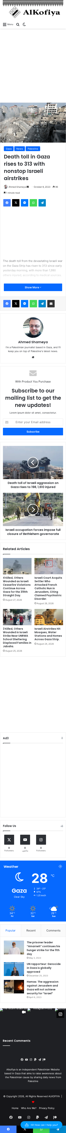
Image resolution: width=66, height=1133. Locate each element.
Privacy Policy (46, 1108)
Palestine (33, 148)
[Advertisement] (33, 65)
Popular (11, 930)
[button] (41, 1125)
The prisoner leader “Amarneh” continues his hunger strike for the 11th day (43, 948)
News (19, 148)
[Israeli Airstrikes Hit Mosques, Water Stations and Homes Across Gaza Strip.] (48, 617)
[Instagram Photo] (41, 1022)
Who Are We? (28, 1108)
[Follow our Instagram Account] (60, 1014)
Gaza (9, 148)
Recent (31, 930)
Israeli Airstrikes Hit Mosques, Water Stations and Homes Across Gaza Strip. (48, 634)
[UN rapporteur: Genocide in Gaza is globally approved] (14, 969)
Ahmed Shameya (33, 342)
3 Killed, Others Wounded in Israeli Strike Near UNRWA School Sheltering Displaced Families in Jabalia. (17, 637)
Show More (32, 287)
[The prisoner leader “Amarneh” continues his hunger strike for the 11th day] (14, 947)
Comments (53, 930)
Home (15, 1108)
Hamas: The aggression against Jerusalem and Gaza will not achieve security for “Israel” (42, 987)
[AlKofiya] (33, 10)
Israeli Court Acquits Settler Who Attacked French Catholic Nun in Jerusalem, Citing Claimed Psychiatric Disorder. (48, 588)
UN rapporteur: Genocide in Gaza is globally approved (44, 968)
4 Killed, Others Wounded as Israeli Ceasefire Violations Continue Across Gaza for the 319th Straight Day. (17, 586)
